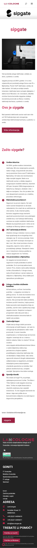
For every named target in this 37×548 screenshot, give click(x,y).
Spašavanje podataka (10, 477)
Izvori (5, 491)
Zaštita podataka (9, 493)
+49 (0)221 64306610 (14, 516)
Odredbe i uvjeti (8, 496)
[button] (3, 544)
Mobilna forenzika (9, 474)
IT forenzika (7, 471)
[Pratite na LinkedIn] (4, 450)
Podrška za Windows (11, 540)
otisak (5, 499)
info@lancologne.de (14, 523)
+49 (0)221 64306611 (14, 520)
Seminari (6, 482)
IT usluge (6, 479)
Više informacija (11, 130)
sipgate (7, 420)
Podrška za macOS (10, 533)
